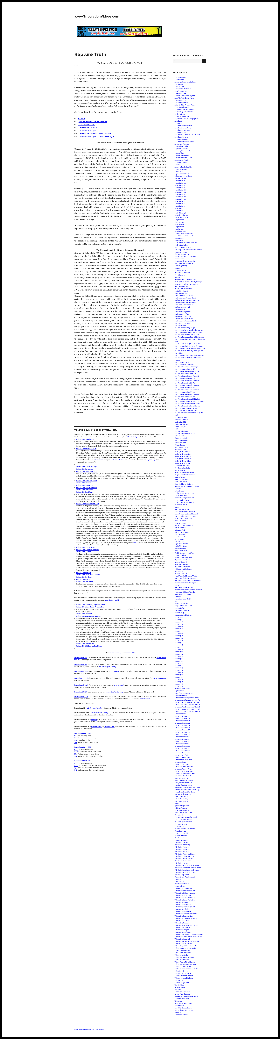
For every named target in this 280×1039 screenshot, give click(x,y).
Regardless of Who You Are (184, 693)
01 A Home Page (180, 77)
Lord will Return (180, 548)
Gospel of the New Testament (185, 475)
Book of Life (179, 240)
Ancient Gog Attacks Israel (184, 112)
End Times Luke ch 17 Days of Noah (187, 335)
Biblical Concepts (180, 213)
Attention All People (181, 160)
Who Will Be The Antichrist (184, 994)
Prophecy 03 (179, 622)
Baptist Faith (179, 172)
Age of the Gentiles (181, 103)
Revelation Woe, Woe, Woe (184, 771)
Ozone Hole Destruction (183, 594)
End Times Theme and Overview (186, 411)
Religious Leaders (181, 695)
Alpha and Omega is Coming (184, 110)
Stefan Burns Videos (182, 810)
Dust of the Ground (181, 291)
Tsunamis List (180, 882)
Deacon (177, 277)
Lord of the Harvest (181, 546)
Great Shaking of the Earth (184, 484)
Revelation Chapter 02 (182, 718)
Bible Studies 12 (180, 206)
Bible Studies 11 (180, 204)
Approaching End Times (183, 146)
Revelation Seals (180, 762)
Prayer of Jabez (180, 608)
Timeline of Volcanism (182, 838)
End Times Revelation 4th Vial (185, 383)
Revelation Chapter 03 (182, 721)
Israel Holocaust (180, 521)
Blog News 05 (179, 229)
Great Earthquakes (181, 482)
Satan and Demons (181, 778)
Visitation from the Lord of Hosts (186, 969)
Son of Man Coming (181, 799)
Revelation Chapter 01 (182, 716)
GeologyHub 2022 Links (183, 454)
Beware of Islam (180, 178)
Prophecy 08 (179, 633)
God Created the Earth (182, 468)
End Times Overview (182, 362)
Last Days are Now (181, 537)
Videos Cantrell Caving (182, 950)
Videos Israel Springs (182, 955)
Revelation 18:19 (80, 761)
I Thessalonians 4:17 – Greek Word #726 (96, 137)
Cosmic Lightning (181, 266)
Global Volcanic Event (182, 466)
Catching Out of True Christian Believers (188, 250)
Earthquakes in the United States (186, 321)
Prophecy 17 (179, 654)
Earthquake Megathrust (183, 312)
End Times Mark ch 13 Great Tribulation (188, 344)
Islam (176, 507)
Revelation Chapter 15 (182, 748)
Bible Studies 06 (180, 192)
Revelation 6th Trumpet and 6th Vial (187, 709)
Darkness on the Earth (182, 273)
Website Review (180, 987)
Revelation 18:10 (80, 733)
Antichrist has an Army (183, 128)
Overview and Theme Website (185, 592)
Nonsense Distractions (183, 567)
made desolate (109, 726)
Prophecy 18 (179, 656)
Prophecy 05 (179, 626)
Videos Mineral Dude (182, 960)
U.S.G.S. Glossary (180, 886)
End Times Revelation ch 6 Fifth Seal (187, 399)
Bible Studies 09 (180, 199)
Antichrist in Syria (181, 132)
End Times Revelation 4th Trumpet (187, 381)
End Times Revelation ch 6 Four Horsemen (189, 401)
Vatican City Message (83, 572)
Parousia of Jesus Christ (183, 599)
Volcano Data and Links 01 (184, 976)
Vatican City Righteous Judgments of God (90, 605)
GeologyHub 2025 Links (183, 461)
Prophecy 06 (179, 629)
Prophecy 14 (179, 647)
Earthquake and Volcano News (185, 303)
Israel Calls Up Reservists (183, 519)
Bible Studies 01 (180, 181)
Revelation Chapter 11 (182, 739)
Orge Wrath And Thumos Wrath (186, 576)
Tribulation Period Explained (184, 854)
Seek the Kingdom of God (183, 785)
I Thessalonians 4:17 (87, 130)
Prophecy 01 (179, 617)
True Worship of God (182, 875)
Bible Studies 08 (180, 197)
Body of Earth (179, 238)
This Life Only (179, 826)
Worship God (179, 1006)
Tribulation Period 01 (182, 847)
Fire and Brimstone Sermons (185, 433)
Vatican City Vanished (84, 614)
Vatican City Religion (83, 579)
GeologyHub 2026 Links (183, 463)
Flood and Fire (180, 436)
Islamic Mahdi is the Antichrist (185, 516)
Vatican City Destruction (84, 485)
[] (80, 657)
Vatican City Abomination (85, 439)
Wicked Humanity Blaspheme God (186, 996)
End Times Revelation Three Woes (186, 408)
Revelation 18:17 (80, 747)
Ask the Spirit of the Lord (183, 158)
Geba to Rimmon (180, 450)
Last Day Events (180, 535)
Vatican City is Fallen (83, 552)
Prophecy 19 (179, 659)
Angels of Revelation (182, 116)
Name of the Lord (181, 562)
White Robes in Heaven (183, 992)
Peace (176, 601)
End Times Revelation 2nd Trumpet (187, 371)
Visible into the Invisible (183, 967)
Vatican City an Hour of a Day (86, 448)
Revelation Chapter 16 (182, 751)
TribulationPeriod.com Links (185, 872)
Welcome (178, 990)
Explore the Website (181, 424)
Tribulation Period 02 (182, 849)
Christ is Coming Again (183, 254)
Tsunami (178, 879)
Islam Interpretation (182, 509)
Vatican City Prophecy (84, 577)
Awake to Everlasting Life (183, 167)
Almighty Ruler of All (182, 107)
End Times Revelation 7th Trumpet (187, 394)
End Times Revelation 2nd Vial (185, 374)
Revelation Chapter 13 (182, 744)
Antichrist (178, 121)
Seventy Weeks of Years (183, 794)
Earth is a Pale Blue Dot (182, 293)
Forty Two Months (181, 440)
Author (177, 165)
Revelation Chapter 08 (182, 732)
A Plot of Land (179, 87)
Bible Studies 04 (180, 188)
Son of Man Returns (181, 801)
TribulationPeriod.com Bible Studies (187, 865)
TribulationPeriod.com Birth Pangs (187, 870)
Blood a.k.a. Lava (180, 231)
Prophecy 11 (179, 640)
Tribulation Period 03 (182, 852)
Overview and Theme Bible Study (186, 578)
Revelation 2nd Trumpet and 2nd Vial (187, 700)
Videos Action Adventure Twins (185, 948)
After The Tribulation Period (184, 98)
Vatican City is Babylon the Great (87, 549)
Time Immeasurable (182, 833)
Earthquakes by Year (182, 314)
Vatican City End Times (84, 490)
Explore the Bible (180, 422)
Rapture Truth (179, 691)
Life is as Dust (179, 541)
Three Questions (180, 831)
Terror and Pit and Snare (183, 813)
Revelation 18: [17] (81, 685)
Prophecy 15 (179, 649)
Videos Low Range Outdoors (184, 957)
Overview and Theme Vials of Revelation (188, 590)
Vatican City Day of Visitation (86, 481)
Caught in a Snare (181, 252)
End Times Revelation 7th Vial (185, 397)
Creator (177, 268)
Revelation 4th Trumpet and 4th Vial (187, 705)
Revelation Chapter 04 (182, 723)
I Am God (178, 489)
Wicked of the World (182, 999)
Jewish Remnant (180, 528)
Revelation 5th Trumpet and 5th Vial (187, 707)
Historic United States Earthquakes (187, 486)
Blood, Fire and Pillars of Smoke (186, 236)
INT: (75, 742)
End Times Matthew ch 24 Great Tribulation (190, 355)
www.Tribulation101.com (183, 1008)
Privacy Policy (179, 613)
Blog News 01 (179, 220)
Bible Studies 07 (180, 195)
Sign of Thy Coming (181, 797)
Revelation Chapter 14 (182, 746)
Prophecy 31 (179, 686)
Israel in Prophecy (181, 523)
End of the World (180, 325)
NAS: (76, 738)
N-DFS (88, 733)
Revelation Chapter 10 (182, 737)
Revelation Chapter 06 (182, 728)
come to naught (96, 726)
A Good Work (179, 80)
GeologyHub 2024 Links (183, 459)
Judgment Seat (180, 530)
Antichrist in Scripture (182, 130)
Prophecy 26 (179, 675)
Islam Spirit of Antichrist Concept (186, 514)
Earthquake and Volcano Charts (185, 298)
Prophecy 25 (179, 672)
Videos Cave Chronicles (183, 953)
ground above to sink (112, 600)
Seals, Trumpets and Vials (183, 783)
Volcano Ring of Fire (182, 983)
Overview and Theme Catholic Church (188, 581)
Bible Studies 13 (180, 208)
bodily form (99, 460)
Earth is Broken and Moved (184, 296)
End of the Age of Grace (183, 323)
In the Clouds (179, 491)
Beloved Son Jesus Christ (183, 176)
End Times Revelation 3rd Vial (185, 378)
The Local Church (181, 824)
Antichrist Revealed (181, 137)
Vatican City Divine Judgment (86, 487)
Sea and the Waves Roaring (184, 780)
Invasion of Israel (181, 505)
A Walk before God (181, 91)
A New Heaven (180, 84)
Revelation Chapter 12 (182, 741)
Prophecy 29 (179, 682)
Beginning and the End (183, 174)
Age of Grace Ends (181, 100)
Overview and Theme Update (184, 587)
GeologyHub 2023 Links (183, 456)
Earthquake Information (183, 307)
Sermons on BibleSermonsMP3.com (187, 787)
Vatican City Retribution (84, 582)
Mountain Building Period (183, 558)
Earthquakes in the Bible (183, 316)
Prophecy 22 (179, 666)
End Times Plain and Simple (184, 365)
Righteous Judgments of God (185, 774)
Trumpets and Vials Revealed (185, 877)
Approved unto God (181, 149)
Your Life (178, 1013)
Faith (176, 429)
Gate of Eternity (180, 445)
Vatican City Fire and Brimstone (87, 504)
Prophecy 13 (179, 645)
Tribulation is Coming (182, 845)
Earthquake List (180, 309)
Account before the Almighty (185, 96)
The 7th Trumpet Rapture (183, 819)
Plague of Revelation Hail (183, 606)
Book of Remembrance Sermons (186, 243)
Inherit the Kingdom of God (184, 498)
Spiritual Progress (181, 808)
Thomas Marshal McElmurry (185, 829)
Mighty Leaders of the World (184, 553)
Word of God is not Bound (183, 1003)
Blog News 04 (179, 227)
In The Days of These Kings (184, 493)
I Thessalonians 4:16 (88, 127)
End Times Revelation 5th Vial (185, 388)
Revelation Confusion (182, 755)
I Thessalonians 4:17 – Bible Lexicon (95, 134)
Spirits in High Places (182, 806)
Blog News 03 (179, 224)
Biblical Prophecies (181, 215)
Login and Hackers (181, 544)
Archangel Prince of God (183, 151)
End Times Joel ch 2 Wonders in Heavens (189, 330)
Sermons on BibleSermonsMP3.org (187, 790)
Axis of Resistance (181, 169)
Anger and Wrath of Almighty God (186, 119)
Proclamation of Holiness (183, 615)
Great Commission (181, 479)
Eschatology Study (181, 417)
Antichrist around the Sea (183, 126)
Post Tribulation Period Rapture (93, 121)
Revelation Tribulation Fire (184, 767)
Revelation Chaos (180, 714)
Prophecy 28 (179, 679)
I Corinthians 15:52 (86, 124)
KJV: (75, 740)
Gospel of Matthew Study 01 (184, 473)
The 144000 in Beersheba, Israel (186, 817)
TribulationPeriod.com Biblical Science (188, 868)
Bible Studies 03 (180, 185)
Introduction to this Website (184, 502)
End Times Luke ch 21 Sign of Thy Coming (189, 337)
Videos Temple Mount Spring (185, 962)
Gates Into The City (181, 447)
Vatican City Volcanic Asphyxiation (88, 616)
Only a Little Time (181, 574)
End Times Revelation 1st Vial (185, 369)
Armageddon (179, 153)
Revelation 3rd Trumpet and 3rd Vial (187, 702)
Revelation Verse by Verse (183, 769)
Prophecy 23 (179, 668)
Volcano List (179, 980)
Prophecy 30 (179, 684)
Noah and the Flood (181, 564)
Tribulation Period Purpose (184, 859)
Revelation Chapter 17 (182, 753)
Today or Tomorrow (182, 840)
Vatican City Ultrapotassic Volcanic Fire (90, 607)
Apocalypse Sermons (182, 144)
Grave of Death (180, 477)
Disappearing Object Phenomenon (186, 284)
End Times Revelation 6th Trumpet (187, 390)
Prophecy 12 (179, 643)
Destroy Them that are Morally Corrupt (188, 282)
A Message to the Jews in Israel (185, 82)
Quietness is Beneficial (182, 689)
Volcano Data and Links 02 (184, 978)
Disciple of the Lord (181, 286)
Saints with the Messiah (183, 776)
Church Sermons (180, 259)
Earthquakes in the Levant (184, 319)
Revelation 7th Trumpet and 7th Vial (187, 712)
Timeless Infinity (181, 836)
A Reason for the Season (183, 89)
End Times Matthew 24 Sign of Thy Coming (190, 348)
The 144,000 (179, 815)
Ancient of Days (180, 114)
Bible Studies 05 (180, 190)
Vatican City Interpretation (85, 547)
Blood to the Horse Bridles (184, 234)
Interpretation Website (182, 500)
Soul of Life (178, 803)
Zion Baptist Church (182, 1015)
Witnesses (178, 1001)
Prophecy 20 (179, 661)
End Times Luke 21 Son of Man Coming (188, 332)
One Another (179, 571)
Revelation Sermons (182, 764)
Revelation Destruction (183, 757)
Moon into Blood (180, 555)
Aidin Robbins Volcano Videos (185, 105)
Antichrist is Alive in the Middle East (187, 135)
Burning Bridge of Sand (183, 247)
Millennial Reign (132, 437)
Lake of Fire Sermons (182, 532)
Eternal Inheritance (181, 420)
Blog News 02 (179, 222)
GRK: (76, 736)
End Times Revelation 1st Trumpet (186, 367)
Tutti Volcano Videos (182, 884)
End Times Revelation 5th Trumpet (187, 385)
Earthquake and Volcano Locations (187, 300)
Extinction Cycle (180, 427)
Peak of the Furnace (181, 604)
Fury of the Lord (180, 443)
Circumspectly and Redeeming (185, 261)
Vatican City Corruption (84, 469)
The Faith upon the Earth (183, 822)
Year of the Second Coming (184, 1010)
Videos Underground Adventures (186, 964)
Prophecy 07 (179, 631)
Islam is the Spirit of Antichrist (185, 512)
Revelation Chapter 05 (182, 725)
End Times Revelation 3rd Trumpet (187, 376)
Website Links (179, 985)
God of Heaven (180, 470)
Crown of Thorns (180, 270)
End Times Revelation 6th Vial (185, 392)
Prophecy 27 (179, 677)
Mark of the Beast (181, 551)
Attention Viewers (181, 162)
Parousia (136, 543)
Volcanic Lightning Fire (183, 973)
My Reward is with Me (182, 560)
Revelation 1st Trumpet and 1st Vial (187, 698)
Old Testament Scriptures (183, 569)
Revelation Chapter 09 (182, 734)
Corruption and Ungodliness (184, 263)
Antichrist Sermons (181, 139)
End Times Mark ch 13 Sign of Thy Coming (189, 346)
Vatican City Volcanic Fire (85, 644)
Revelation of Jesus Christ (183, 760)
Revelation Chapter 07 (182, 730)
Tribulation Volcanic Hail (183, 861)
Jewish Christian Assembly (184, 525)
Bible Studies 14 (180, 211)
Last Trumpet (179, 539)
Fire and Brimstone (181, 431)
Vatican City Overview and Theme (88, 575)
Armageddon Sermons (182, 155)
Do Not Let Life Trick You (183, 289)
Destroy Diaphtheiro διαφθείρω (185, 280)
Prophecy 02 (179, 620)
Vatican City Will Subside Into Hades (187, 946)
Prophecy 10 (179, 638)
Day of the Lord (180, 275)
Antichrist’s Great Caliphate (184, 142)
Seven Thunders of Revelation (185, 792)
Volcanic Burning (115, 653)
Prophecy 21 (179, 663)
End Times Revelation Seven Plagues (187, 406)
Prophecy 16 (179, 652)
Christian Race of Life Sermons (185, 257)
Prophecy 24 (179, 670)
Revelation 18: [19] (81, 697)
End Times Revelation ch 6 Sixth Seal (187, 404)
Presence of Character (182, 610)
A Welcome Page (180, 93)
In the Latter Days (181, 496)
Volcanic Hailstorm (181, 971)
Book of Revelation (181, 245)
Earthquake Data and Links (184, 305)
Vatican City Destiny (83, 483)
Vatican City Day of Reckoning (86, 471)
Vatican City (130, 653)
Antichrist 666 (180, 123)
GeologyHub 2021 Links (183, 452)
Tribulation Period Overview (184, 856)
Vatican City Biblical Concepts (86, 467)
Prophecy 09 (179, 636)
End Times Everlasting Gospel (185, 328)
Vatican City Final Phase (84, 492)
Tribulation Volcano (181, 863)
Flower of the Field (181, 438)
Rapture (81, 118)
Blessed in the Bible (181, 218)
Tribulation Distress (182, 842)
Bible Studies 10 (180, 201)
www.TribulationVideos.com (96, 16)
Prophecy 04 (179, 624)
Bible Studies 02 (180, 183)
